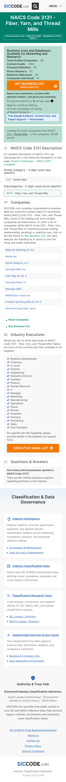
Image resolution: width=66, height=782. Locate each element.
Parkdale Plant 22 (15, 282)
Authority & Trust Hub (33, 684)
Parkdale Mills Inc (15, 269)
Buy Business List (19, 326)
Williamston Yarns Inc (17, 295)
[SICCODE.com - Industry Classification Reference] (33, 764)
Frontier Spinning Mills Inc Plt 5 (23, 301)
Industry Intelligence (26, 518)
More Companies (19, 319)
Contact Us (33, 740)
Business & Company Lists (24, 655)
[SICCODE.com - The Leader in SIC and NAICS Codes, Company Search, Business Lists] (16, 6)
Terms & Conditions (33, 751)
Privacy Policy (33, 745)
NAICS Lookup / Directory (24, 621)
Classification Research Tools (32, 595)
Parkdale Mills (13, 288)
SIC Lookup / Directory (22, 616)
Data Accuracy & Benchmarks (26, 552)
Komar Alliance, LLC (17, 262)
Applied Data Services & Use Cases (35, 635)
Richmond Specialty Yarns (20, 308)
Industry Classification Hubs (31, 566)
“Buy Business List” (35, 235)
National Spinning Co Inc (19, 249)
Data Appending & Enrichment (26, 660)
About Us (33, 735)
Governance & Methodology (25, 547)
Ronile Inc (11, 256)
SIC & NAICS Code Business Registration (33, 730)
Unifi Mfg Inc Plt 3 (15, 275)
